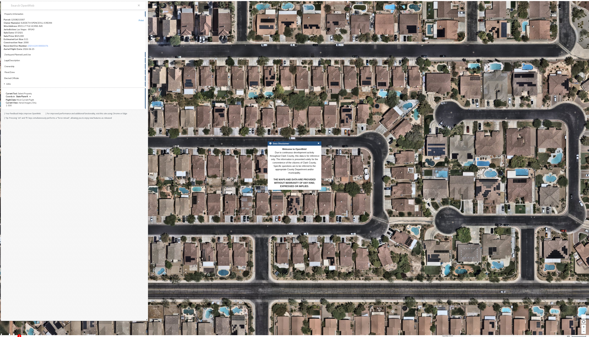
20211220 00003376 (38, 45)
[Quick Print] (9, 334)
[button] (583, 321)
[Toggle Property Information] (1, 335)
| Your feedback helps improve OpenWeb (22, 113)
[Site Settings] (13, 334)
